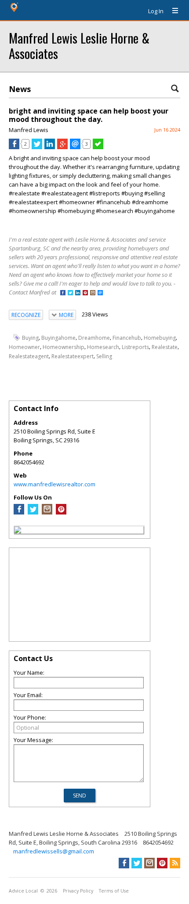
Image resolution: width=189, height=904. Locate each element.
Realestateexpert (72, 356)
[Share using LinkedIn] (49, 147)
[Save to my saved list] (98, 147)
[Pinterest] (61, 512)
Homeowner (24, 347)
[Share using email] (75, 147)
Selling (104, 356)
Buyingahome (58, 338)
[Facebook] (19, 512)
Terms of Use (114, 891)
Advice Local (23, 891)
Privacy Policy (78, 891)
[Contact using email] (100, 293)
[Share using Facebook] (14, 147)
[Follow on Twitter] (70, 293)
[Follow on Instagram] (92, 293)
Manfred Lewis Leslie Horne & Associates (79, 45)
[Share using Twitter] (37, 147)
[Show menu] (172, 11)
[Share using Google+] (62, 147)
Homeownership (63, 347)
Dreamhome (94, 338)
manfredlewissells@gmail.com (53, 851)
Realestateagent (29, 356)
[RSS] (175, 863)
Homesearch (103, 347)
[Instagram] (47, 512)
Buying (30, 338)
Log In (156, 11)
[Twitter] (33, 512)
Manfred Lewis (28, 130)
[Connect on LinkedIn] (77, 293)
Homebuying (160, 338)
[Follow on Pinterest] (85, 293)
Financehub (127, 338)
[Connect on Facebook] (62, 293)
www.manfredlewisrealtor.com (54, 484)
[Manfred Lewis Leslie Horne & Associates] (17, 531)
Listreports (135, 347)
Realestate (165, 347)
